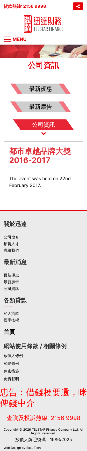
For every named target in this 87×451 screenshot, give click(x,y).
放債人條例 (13, 355)
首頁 (9, 331)
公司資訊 (11, 288)
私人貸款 (11, 313)
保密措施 (11, 371)
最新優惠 (11, 275)
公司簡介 (11, 237)
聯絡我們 (11, 250)
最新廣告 (11, 282)
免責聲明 (11, 379)
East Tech (33, 448)
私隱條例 (11, 363)
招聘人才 (11, 243)
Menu (20, 39)
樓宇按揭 (11, 320)
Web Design (12, 448)
